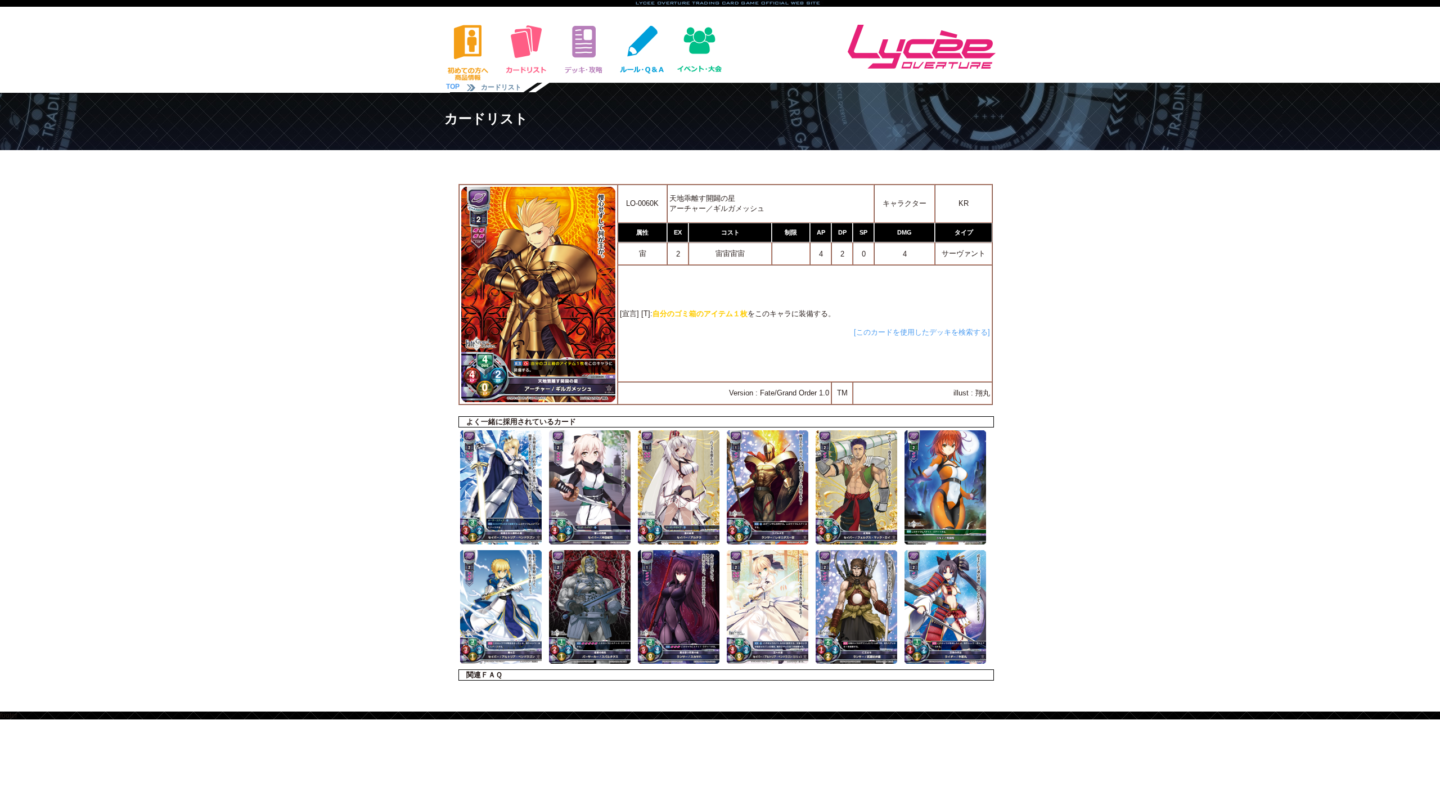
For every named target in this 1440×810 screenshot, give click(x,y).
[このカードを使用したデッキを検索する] (922, 332)
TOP (452, 87)
